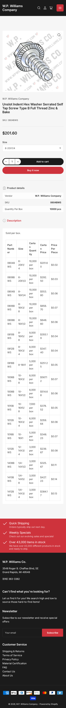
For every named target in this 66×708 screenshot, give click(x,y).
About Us (7, 675)
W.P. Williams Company (12, 8)
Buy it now (33, 170)
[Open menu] (60, 7)
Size (4, 142)
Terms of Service (12, 655)
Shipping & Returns (13, 651)
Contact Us (8, 671)
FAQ (4, 667)
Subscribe (52, 632)
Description (14, 220)
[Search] (38, 7)
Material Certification (14, 663)
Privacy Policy (10, 659)
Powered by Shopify (49, 704)
